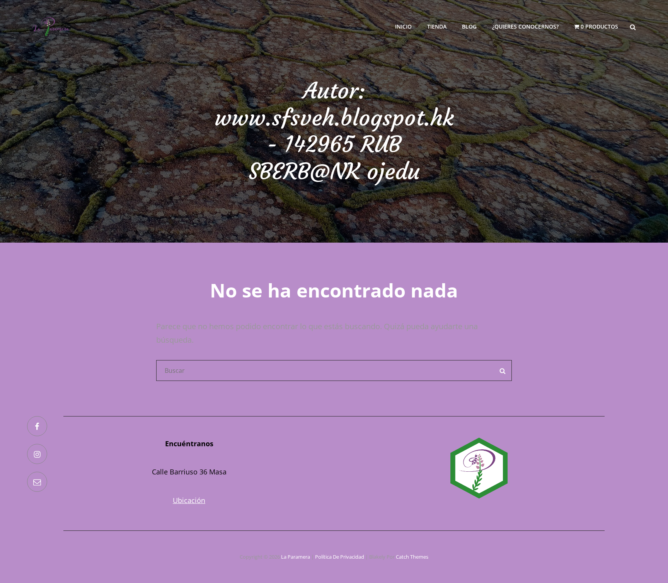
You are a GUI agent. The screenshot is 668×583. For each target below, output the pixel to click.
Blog (469, 26)
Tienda (436, 26)
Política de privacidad (339, 556)
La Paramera (295, 556)
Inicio (403, 26)
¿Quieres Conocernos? (525, 26)
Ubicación (189, 500)
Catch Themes (412, 556)
